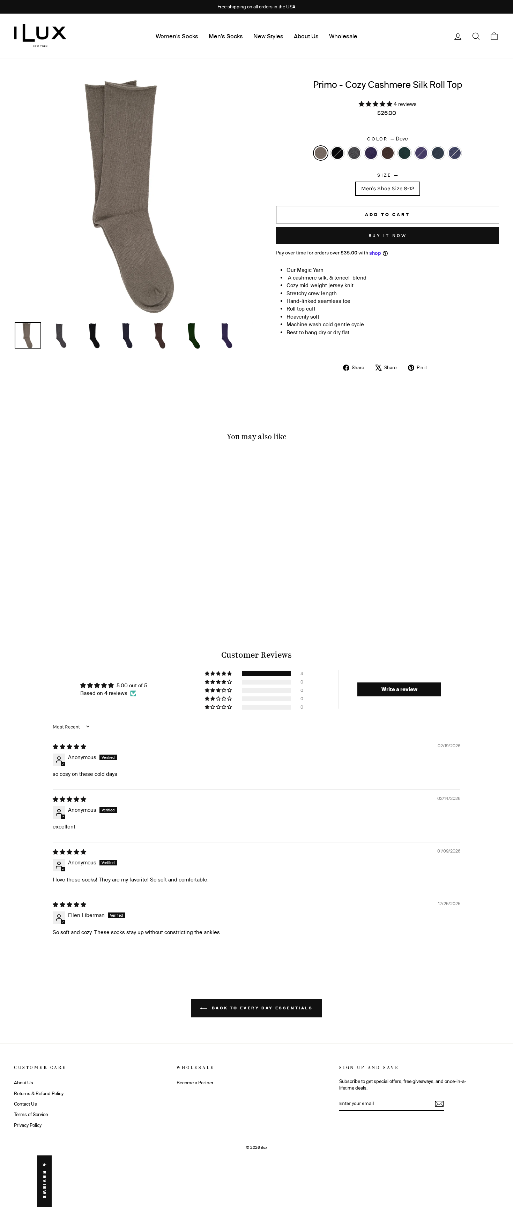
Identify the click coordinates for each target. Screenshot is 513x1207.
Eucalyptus (438, 153)
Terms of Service (31, 1114)
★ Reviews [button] (44, 1181)
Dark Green (404, 153)
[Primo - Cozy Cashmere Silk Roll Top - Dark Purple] (90, 600)
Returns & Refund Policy (39, 1093)
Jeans (455, 153)
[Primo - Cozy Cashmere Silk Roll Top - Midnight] (62, 600)
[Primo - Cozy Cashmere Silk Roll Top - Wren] (71, 600)
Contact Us (25, 1104)
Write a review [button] (399, 689)
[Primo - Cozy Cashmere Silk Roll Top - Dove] (34, 600)
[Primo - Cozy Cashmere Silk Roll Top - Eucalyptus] (100, 600)
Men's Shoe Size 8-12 (387, 188)
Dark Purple (421, 153)
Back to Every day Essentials (261, 1008)
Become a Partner (195, 1082)
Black (337, 153)
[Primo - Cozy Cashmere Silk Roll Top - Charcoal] (53, 600)
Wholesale (343, 36)
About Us (306, 36)
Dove (321, 153)
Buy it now (388, 235)
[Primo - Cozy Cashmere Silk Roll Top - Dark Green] (81, 600)
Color (387, 138)
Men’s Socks (226, 36)
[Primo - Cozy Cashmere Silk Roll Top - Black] (43, 600)
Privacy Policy (28, 1125)
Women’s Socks (177, 36)
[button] (376, 104)
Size (387, 174)
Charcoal (354, 153)
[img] (69, 746)
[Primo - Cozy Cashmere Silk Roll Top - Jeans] (109, 600)
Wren (388, 153)
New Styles (268, 36)
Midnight (371, 153)
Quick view (71, 567)
